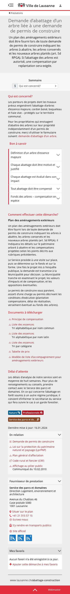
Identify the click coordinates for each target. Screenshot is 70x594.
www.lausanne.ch (35, 580)
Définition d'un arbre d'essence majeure (30, 155)
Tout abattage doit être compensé (31, 188)
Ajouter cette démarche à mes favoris (35, 564)
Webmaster (54, 589)
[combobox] (38, 85)
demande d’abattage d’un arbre (37, 136)
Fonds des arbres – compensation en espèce (33, 198)
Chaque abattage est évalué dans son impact (33, 179)
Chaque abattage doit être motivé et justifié (33, 167)
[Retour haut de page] (35, 589)
